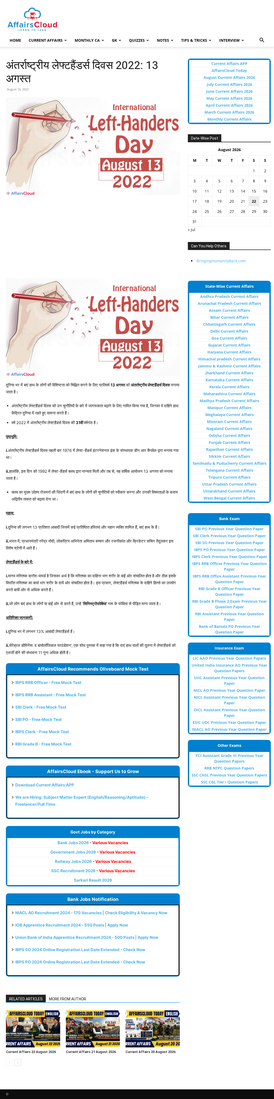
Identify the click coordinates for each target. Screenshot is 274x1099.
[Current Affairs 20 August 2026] (152, 1028)
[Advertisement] (93, 239)
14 (243, 191)
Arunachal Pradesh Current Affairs (229, 303)
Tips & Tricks (194, 40)
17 (194, 201)
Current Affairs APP (229, 63)
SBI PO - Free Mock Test (38, 719)
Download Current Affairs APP (44, 784)
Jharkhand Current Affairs (229, 372)
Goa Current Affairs (229, 338)
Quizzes (137, 40)
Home (15, 40)
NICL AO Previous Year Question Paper (229, 690)
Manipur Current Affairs (229, 407)
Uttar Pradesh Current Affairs (229, 484)
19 (219, 201)
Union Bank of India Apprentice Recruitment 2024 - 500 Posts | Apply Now (86, 937)
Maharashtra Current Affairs (229, 393)
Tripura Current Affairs (229, 477)
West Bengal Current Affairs (229, 498)
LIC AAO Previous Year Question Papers (229, 658)
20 (232, 201)
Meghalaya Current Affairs (229, 414)
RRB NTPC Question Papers (229, 768)
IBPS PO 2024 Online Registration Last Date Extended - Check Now (80, 961)
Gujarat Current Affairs (229, 345)
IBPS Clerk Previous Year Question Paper (229, 556)
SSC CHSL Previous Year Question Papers (229, 775)
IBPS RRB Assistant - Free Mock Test (50, 694)
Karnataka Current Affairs (229, 379)
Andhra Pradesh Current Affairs (229, 296)
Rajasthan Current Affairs (229, 449)
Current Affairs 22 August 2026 (31, 1052)
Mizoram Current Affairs (229, 421)
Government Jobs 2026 (92, 852)
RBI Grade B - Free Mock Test (43, 744)
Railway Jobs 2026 (93, 861)
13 (232, 191)
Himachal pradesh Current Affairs (229, 359)
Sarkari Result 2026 (93, 880)
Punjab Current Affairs (229, 442)
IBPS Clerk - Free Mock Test (42, 731)
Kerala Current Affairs (229, 386)
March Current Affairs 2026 (229, 112)
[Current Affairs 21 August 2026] (93, 1028)
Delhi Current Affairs (229, 331)
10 (194, 191)
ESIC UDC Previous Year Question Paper (229, 722)
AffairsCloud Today (229, 70)
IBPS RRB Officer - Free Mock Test (48, 682)
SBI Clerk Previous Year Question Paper (229, 535)
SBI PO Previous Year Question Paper (229, 528)
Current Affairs (46, 40)
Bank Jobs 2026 (93, 842)
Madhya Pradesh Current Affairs (229, 400)
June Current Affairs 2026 (229, 91)
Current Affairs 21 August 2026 (91, 1052)
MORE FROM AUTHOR (67, 999)
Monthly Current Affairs (229, 119)
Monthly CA (87, 40)
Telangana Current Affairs (229, 470)
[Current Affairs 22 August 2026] (33, 1028)
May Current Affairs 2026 (229, 98)
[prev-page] (9, 1062)
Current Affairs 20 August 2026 (150, 1052)
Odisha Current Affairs (229, 435)
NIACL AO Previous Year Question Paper (229, 729)
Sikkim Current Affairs (229, 456)
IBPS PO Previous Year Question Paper (229, 549)
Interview (229, 40)
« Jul (191, 229)
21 (243, 201)
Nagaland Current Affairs (229, 428)
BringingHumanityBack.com (221, 260)
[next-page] (17, 1062)
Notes (163, 40)
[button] (261, 40)
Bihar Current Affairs (229, 317)
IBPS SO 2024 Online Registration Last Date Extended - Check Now (80, 949)
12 (219, 191)
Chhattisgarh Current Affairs (229, 324)
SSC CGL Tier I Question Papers (229, 782)
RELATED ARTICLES (26, 999)
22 (254, 201)
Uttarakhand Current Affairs (229, 491)
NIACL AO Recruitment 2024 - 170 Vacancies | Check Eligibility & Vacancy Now (91, 912)
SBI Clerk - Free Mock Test (40, 707)
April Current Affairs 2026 (229, 105)
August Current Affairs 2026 (229, 77)
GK (114, 40)
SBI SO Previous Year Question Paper (229, 542)
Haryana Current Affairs (229, 352)
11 (207, 191)
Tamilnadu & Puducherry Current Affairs (229, 463)
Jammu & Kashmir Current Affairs (229, 365)
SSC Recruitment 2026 (93, 870)
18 (207, 201)
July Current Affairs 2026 (229, 84)
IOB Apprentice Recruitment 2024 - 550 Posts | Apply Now (71, 925)
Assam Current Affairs (229, 310)
